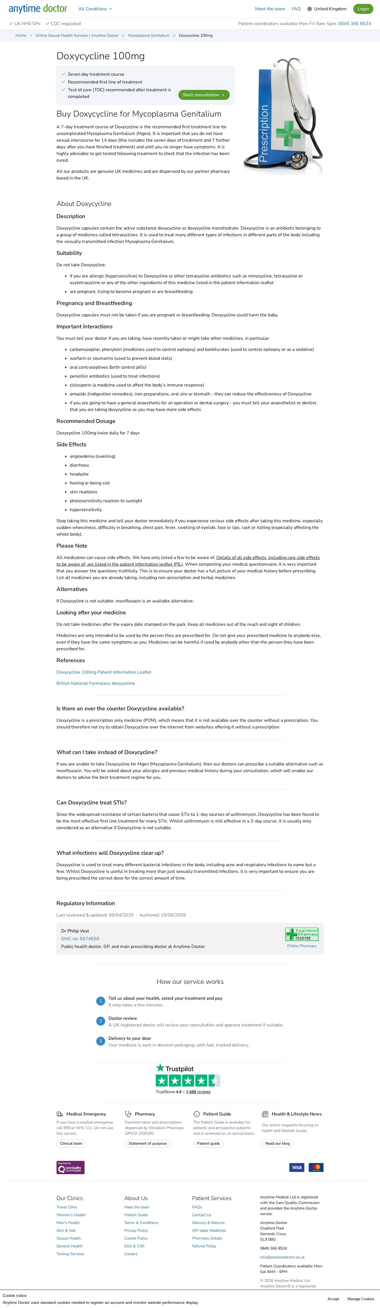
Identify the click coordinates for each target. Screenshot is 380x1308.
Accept (333, 1299)
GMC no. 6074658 (80, 939)
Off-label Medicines (209, 1230)
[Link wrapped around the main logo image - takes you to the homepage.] (38, 9)
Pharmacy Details (207, 1238)
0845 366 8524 (354, 24)
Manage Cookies (360, 1299)
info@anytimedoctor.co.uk (282, 1257)
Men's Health (68, 1222)
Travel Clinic (66, 1207)
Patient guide (208, 1143)
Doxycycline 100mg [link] (196, 35)
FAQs (197, 1207)
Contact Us (201, 1215)
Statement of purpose (148, 1143)
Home (21, 35)
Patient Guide (136, 1215)
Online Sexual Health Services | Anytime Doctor (77, 35)
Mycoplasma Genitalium (148, 35)
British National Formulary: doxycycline (95, 683)
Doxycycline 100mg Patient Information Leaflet (103, 672)
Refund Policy (204, 1246)
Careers (130, 1254)
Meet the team (270, 9)
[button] (95, 8)
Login (363, 9)
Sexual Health (68, 1238)
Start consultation (201, 95)
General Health (69, 1246)
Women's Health (71, 1215)
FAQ (296, 9)
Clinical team (71, 1143)
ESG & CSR (134, 1246)
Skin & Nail (66, 1230)
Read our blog (277, 1143)
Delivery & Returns (208, 1222)
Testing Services (70, 1254)
